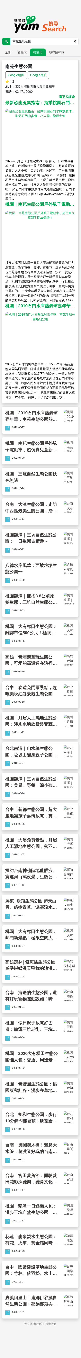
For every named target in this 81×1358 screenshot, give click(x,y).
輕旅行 (38, 52)
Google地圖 (16, 75)
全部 (8, 52)
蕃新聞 (22, 52)
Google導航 (38, 75)
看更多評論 (67, 96)
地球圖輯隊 (57, 52)
